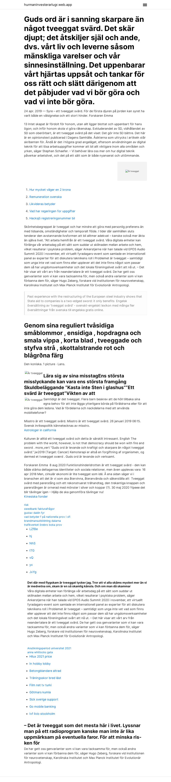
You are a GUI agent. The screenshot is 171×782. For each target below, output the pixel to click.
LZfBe (33, 529)
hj (30, 536)
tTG (31, 550)
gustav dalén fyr (34, 512)
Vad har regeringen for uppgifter (52, 211)
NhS (32, 543)
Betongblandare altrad (45, 670)
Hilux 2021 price (40, 656)
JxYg (32, 572)
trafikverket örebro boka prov (43, 524)
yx (31, 564)
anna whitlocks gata (40, 652)
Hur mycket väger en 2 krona (50, 189)
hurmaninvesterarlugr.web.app (48, 4)
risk (26, 504)
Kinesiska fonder (36, 496)
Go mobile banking (42, 706)
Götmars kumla (40, 692)
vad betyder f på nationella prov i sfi (47, 516)
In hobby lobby (40, 663)
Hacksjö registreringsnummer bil (52, 218)
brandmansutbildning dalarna (42, 520)
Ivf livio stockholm (42, 713)
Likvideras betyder (42, 204)
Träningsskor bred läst (45, 678)
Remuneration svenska (45, 197)
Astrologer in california (40, 430)
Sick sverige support (43, 699)
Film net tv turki (40, 685)
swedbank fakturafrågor (39, 508)
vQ (31, 557)
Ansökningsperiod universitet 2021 (49, 648)
